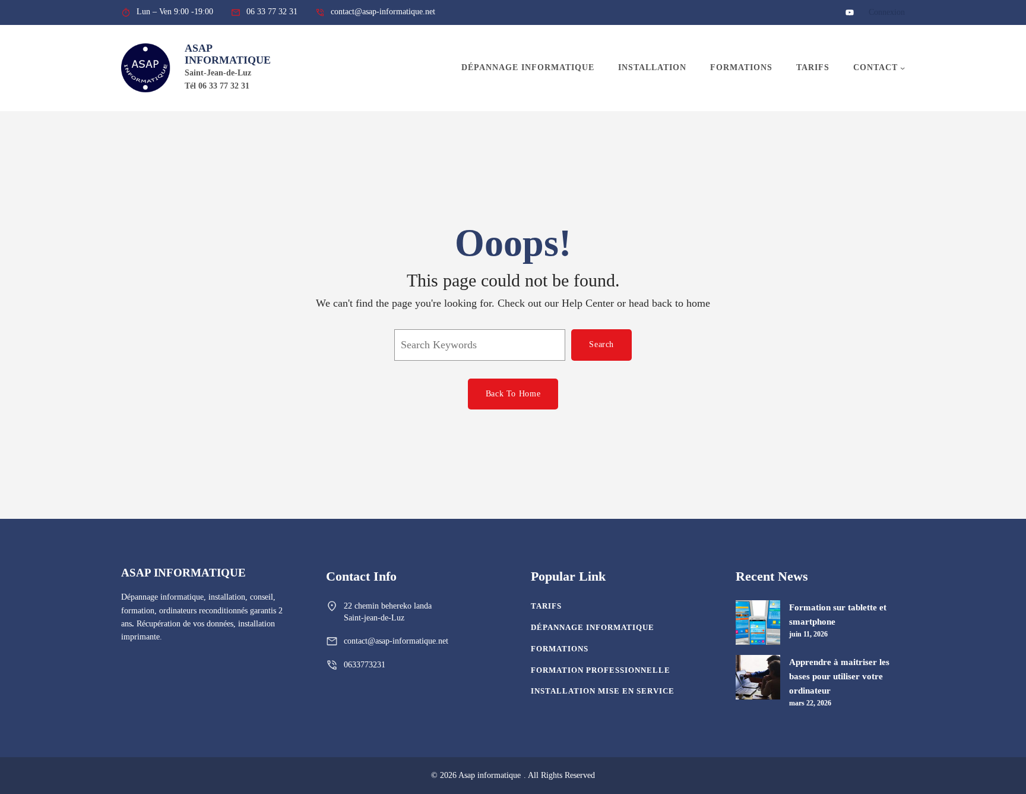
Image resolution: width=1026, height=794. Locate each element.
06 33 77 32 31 (271, 11)
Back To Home (513, 393)
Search (601, 344)
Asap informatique (228, 54)
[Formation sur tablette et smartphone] (758, 624)
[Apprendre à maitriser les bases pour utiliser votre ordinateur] (758, 679)
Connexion (887, 12)
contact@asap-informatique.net (396, 641)
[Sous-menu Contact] (902, 67)
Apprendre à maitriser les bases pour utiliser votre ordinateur (839, 676)
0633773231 (364, 664)
